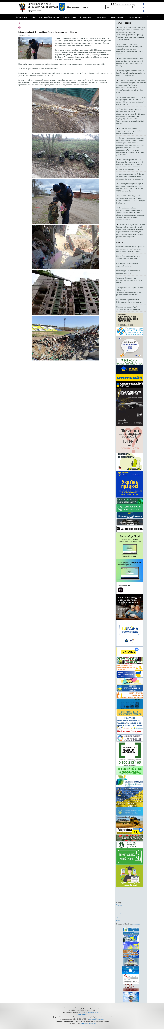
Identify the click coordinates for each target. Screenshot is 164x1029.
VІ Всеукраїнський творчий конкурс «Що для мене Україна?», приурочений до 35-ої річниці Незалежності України (129, 291)
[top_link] (147, 17)
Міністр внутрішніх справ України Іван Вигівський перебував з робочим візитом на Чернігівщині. (130, 73)
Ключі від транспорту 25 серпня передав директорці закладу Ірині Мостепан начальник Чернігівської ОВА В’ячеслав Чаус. (129, 187)
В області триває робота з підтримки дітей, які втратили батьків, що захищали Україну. (130, 130)
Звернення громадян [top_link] (69, 17)
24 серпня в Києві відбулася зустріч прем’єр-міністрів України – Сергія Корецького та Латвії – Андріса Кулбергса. (130, 199)
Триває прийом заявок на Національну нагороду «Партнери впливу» (129, 280)
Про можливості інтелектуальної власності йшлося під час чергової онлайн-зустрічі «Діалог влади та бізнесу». (129, 62)
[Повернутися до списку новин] (19, 27)
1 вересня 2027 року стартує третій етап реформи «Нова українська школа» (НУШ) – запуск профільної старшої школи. (130, 100)
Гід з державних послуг (77, 7)
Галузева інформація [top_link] (117, 17)
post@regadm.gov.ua (93, 1012)
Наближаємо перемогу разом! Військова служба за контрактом (128, 300)
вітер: (118, 920)
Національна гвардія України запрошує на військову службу (128, 308)
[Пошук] (132, 7)
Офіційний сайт (34, 11)
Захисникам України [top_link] (135, 17)
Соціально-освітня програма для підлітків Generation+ (128, 264)
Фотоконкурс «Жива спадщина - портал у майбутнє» (128, 271)
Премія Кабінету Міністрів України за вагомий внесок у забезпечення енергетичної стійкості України (130, 248)
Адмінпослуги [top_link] (101, 17)
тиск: (118, 917)
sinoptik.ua (136, 924)
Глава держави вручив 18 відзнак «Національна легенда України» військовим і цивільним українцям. (130, 176)
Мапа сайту (82, 1014)
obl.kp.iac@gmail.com (88, 1023)
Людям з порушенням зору (125, 4)
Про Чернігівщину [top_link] (21, 17)
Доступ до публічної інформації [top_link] (49, 17)
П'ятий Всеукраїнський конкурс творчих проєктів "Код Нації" (128, 257)
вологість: (119, 914)
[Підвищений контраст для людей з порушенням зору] (111, 4)
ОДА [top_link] (33, 17)
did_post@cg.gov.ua (96, 1019)
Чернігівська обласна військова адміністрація (43, 5)
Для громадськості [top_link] (86, 17)
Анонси (119, 242)
